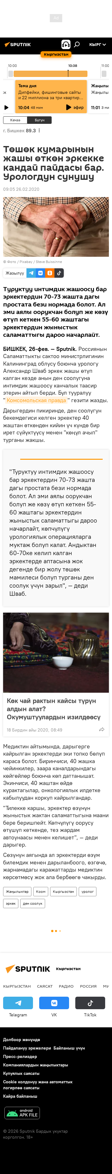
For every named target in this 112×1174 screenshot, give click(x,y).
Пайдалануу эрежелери (27, 1048)
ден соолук (32, 903)
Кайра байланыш (20, 1096)
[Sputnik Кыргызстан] (18, 47)
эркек (11, 903)
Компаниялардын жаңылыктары (35, 1065)
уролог (88, 891)
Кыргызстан (63, 891)
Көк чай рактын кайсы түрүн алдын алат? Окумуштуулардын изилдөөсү (53, 708)
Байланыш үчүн (69, 1048)
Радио (66, 986)
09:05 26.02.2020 (21, 189)
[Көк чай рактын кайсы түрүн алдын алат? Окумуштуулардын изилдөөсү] (56, 653)
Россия (88, 986)
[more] (102, 729)
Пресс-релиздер (20, 1056)
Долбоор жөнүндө (21, 1039)
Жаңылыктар (17, 891)
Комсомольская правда (36, 400)
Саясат (45, 986)
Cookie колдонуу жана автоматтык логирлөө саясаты (37, 1085)
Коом (40, 891)
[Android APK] (22, 1114)
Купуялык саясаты (21, 1073)
